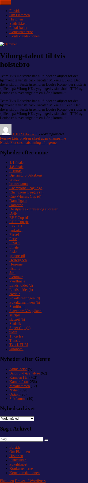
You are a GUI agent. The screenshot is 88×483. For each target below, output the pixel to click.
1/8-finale (16, 167)
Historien (16, 19)
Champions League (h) (26, 192)
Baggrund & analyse (24, 373)
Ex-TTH (15, 226)
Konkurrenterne (21, 32)
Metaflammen (19, 386)
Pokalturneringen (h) (24, 302)
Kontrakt (16, 277)
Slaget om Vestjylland (25, 311)
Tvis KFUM (18, 345)
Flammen (7, 481)
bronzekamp (18, 184)
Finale (14, 247)
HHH (15, 134)
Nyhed (14, 390)
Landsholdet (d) (21, 285)
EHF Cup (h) (19, 222)
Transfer (15, 340)
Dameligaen (18, 201)
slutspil (14, 315)
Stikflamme (17, 399)
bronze (14, 179)
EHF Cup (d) (19, 218)
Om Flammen (19, 15)
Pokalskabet (18, 28)
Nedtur (14, 294)
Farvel (14, 235)
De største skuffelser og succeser (33, 209)
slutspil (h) (17, 319)
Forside (14, 11)
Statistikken (18, 23)
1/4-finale (16, 163)
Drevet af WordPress (30, 481)
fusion (14, 252)
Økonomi (16, 349)
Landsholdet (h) (21, 290)
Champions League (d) (26, 188)
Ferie (13, 239)
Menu (5, 2)
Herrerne (16, 264)
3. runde (15, 171)
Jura (12, 273)
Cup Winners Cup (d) (25, 196)
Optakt (14, 394)
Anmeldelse (18, 369)
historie (14, 268)
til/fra (13, 332)
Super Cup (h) (20, 328)
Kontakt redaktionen (24, 36)
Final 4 (14, 243)
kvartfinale (17, 281)
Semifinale (17, 307)
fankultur (16, 230)
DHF (13, 213)
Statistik (15, 324)
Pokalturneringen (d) (24, 298)
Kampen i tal (18, 377)
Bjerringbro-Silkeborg (25, 175)
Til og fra (16, 336)
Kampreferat (18, 382)
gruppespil (17, 256)
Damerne (16, 205)
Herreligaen (18, 260)
